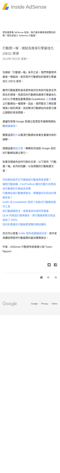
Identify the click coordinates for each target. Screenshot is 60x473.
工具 (48, 99)
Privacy (45, 303)
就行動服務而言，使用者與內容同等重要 (26, 211)
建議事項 (10, 126)
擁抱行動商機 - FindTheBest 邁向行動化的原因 (29, 184)
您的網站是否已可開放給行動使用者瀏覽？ (27, 179)
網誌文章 (18, 148)
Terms (54, 303)
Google (34, 303)
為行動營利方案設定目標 (17, 188)
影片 (15, 135)
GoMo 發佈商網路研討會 (32, 233)
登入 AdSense (21, 35)
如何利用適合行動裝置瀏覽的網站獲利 (24, 224)
